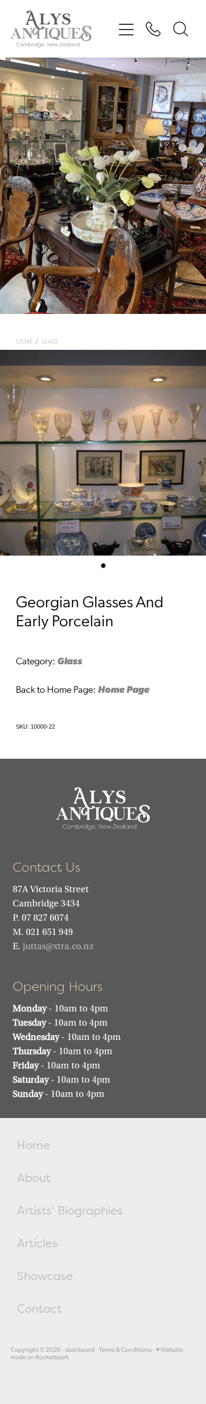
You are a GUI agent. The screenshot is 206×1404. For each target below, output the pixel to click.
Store (24, 341)
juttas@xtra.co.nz (58, 946)
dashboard (80, 1349)
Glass (49, 341)
